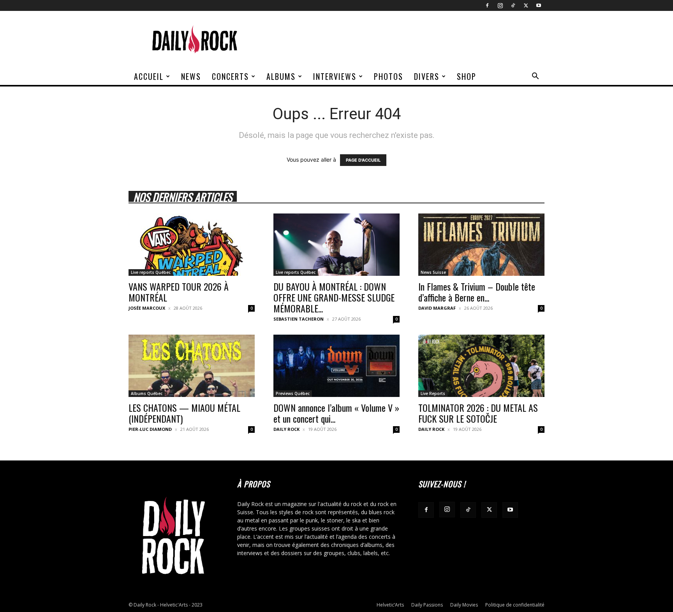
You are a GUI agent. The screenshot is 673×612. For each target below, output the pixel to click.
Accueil (149, 76)
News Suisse (433, 272)
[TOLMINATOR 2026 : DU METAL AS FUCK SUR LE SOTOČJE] (481, 366)
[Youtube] (538, 5)
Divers (426, 76)
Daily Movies (464, 604)
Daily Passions (427, 604)
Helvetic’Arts (390, 604)
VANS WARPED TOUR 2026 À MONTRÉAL (179, 291)
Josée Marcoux (147, 308)
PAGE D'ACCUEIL (363, 160)
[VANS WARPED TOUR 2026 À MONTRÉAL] (192, 244)
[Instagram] (500, 5)
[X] (526, 5)
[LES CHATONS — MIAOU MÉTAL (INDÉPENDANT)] (192, 366)
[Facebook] (487, 5)
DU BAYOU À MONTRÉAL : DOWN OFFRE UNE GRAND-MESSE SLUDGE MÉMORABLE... (334, 297)
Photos (388, 76)
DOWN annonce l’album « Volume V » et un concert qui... (336, 412)
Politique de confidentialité (514, 604)
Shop (466, 76)
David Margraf (437, 308)
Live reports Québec (151, 272)
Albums (281, 76)
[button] (535, 77)
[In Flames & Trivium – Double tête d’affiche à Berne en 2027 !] (481, 244)
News (191, 76)
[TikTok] (513, 5)
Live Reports (433, 393)
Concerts (230, 76)
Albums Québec (146, 393)
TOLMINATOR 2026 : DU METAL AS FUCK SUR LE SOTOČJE (478, 412)
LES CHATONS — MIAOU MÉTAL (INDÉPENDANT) (184, 412)
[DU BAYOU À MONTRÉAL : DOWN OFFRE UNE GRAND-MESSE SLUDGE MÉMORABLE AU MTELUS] (336, 244)
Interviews (334, 76)
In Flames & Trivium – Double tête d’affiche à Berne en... (476, 291)
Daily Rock (286, 429)
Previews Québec (293, 393)
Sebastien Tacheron (298, 319)
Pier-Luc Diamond (150, 429)
